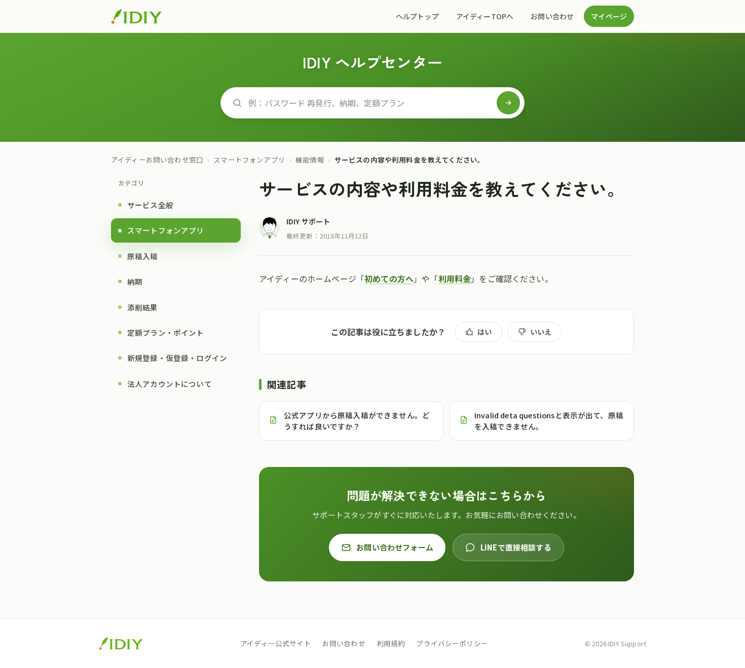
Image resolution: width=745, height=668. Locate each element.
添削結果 (142, 306)
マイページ (609, 16)
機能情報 (309, 159)
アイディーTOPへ (484, 16)
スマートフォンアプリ (249, 159)
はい (484, 332)
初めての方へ (389, 278)
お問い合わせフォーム (394, 547)
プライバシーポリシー (452, 643)
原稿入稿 (142, 255)
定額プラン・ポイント (165, 332)
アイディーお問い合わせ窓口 (157, 159)
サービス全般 (150, 205)
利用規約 (391, 643)
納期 (134, 281)
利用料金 (454, 278)
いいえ (540, 332)
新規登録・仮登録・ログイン (177, 357)
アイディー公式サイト (275, 643)
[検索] (508, 102)
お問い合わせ (552, 16)
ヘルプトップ (417, 16)
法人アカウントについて (169, 383)
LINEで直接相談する (515, 547)
